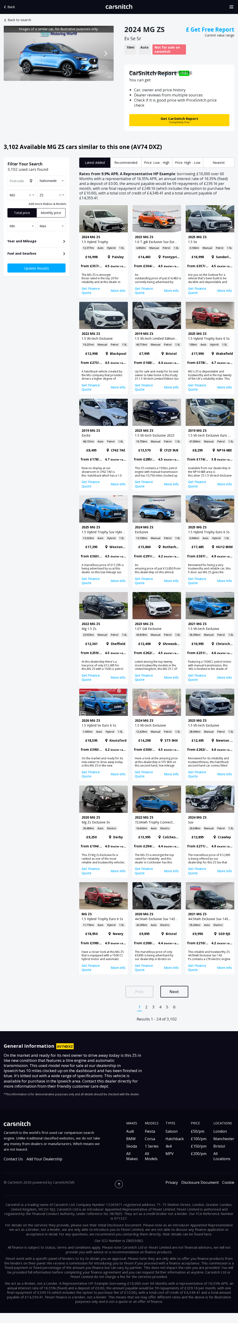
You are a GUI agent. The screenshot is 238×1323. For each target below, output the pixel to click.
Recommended (125, 162)
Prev (139, 991)
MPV (169, 1153)
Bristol (219, 1146)
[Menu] (233, 7)
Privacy (171, 1182)
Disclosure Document (200, 1182)
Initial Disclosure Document (119, 1225)
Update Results (36, 268)
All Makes (132, 1156)
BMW (131, 1138)
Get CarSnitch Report (179, 120)
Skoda (131, 1146)
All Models (151, 1156)
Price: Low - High (156, 162)
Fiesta (150, 1131)
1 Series (152, 1146)
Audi (130, 1131)
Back (11, 7)
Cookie (228, 1182)
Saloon (171, 1131)
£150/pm (198, 1146)
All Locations (221, 1156)
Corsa (150, 1138)
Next (174, 991)
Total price (22, 213)
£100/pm (198, 1138)
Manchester (223, 1138)
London (220, 1131)
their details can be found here (187, 1234)
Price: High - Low (187, 162)
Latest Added (95, 162)
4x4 (168, 1146)
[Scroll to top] (119, 1184)
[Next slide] (105, 53)
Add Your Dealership (44, 1159)
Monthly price (51, 213)
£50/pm (197, 1131)
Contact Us (13, 1159)
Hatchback (174, 1138)
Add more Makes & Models (47, 204)
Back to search (19, 20)
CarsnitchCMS (64, 1182)
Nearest (219, 162)
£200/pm (198, 1153)
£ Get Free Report (210, 29)
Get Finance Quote (91, 290)
